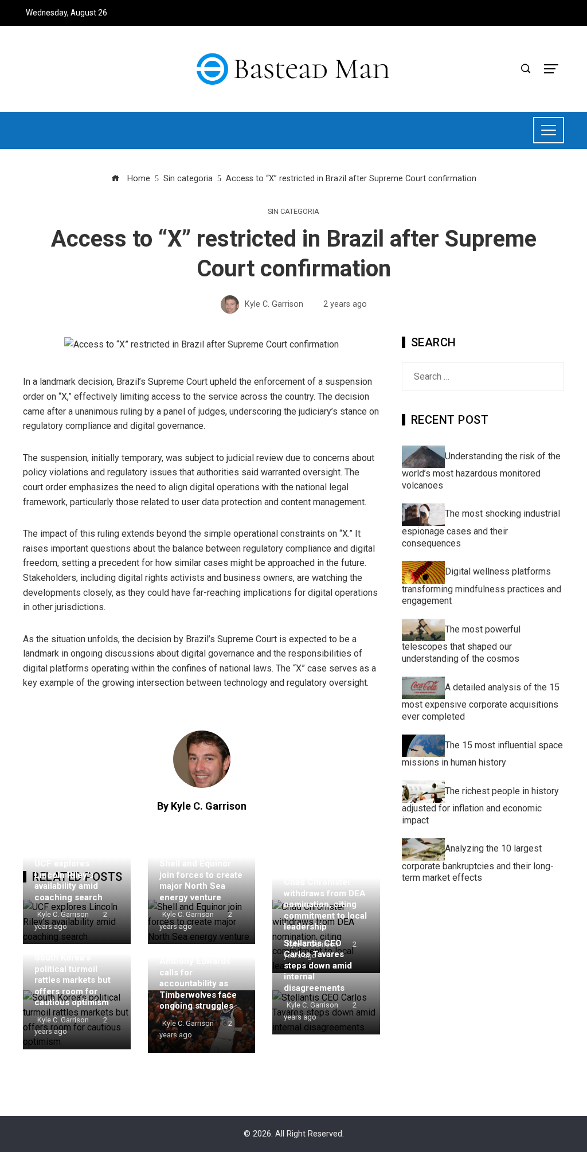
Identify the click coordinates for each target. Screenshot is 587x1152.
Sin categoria (293, 212)
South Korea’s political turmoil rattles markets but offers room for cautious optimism (72, 979)
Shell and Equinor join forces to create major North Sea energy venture (200, 880)
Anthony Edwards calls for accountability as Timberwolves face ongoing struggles (198, 983)
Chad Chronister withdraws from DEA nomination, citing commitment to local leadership (325, 904)
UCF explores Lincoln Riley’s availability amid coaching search (68, 880)
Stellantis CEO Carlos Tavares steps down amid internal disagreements (318, 965)
